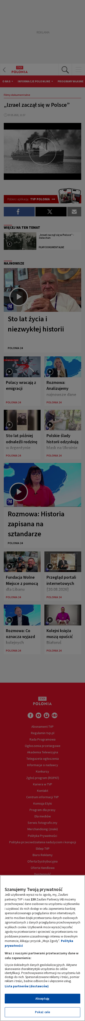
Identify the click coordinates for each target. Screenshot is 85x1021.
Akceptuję (42, 999)
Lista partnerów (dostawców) (27, 986)
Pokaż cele (42, 1012)
